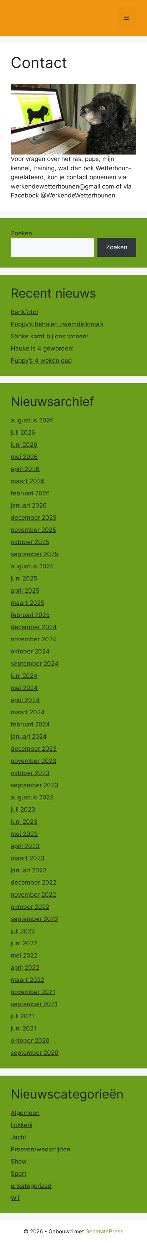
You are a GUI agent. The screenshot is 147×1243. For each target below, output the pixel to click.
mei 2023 (24, 833)
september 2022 (34, 919)
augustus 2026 (32, 420)
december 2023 (34, 748)
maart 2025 (27, 602)
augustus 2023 (32, 797)
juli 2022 (23, 931)
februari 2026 (30, 493)
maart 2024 (28, 712)
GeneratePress (104, 1231)
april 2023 (25, 846)
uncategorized (31, 1185)
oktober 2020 (30, 1040)
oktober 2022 (30, 906)
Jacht (18, 1137)
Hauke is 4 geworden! (42, 348)
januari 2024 (29, 736)
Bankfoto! (24, 311)
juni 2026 (24, 444)
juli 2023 (23, 809)
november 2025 (33, 529)
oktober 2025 (30, 541)
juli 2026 (23, 432)
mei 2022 (24, 955)
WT (15, 1198)
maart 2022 (27, 979)
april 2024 (25, 700)
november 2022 (33, 894)
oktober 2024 (30, 651)
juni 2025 (24, 578)
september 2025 (34, 554)
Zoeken (21, 233)
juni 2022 (24, 943)
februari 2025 (30, 614)
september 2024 (35, 663)
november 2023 (33, 760)
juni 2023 (24, 821)
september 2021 (34, 1004)
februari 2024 (30, 724)
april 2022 (25, 967)
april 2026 (25, 469)
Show (19, 1161)
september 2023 (35, 785)
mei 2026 (24, 456)
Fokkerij (21, 1125)
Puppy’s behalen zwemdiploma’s (57, 324)
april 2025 (25, 590)
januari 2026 (29, 505)
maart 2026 (28, 481)
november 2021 (33, 991)
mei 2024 (24, 687)
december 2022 (33, 882)
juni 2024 (24, 675)
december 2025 (33, 517)
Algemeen (25, 1112)
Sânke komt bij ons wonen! (49, 336)
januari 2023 (29, 870)
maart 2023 (28, 858)
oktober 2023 (30, 773)
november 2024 (33, 639)
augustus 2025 (32, 566)
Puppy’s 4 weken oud (41, 360)
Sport (18, 1173)
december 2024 (34, 627)
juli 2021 (22, 1016)
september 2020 (35, 1052)
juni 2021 (23, 1028)
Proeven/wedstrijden (40, 1149)
